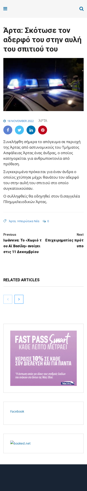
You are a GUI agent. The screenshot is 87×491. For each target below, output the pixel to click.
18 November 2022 (20, 121)
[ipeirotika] (20, 8)
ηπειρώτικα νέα (28, 221)
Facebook (17, 411)
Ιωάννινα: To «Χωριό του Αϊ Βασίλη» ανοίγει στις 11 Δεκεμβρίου (22, 243)
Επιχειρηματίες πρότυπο (64, 240)
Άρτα (43, 120)
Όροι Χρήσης (43, 479)
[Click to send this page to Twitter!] (19, 130)
